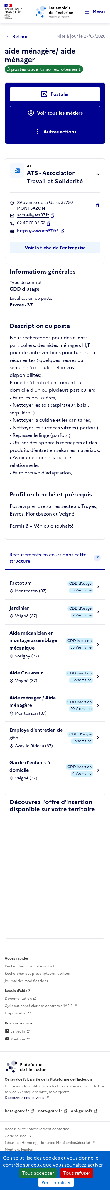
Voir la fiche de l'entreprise (55, 247)
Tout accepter (38, 1173)
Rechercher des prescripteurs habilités (37, 973)
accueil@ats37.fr (33, 215)
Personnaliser (56, 1182)
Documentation (18, 998)
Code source (15, 1136)
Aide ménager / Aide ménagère (32, 701)
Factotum (20, 582)
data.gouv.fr (50, 1111)
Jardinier (19, 607)
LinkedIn (17, 1031)
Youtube (17, 1039)
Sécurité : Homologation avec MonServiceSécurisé (47, 1142)
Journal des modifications (26, 981)
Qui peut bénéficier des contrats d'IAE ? (38, 1005)
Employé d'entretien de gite (36, 733)
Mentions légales (19, 1149)
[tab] (55, 558)
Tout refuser (76, 1173)
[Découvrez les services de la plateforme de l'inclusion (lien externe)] (27, 1066)
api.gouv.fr (81, 1111)
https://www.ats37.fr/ (38, 231)
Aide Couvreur (26, 672)
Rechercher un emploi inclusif (30, 966)
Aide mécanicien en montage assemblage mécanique (33, 640)
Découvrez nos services (24, 1097)
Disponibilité (15, 1013)
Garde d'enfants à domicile (29, 766)
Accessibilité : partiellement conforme (37, 1129)
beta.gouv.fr (17, 1111)
